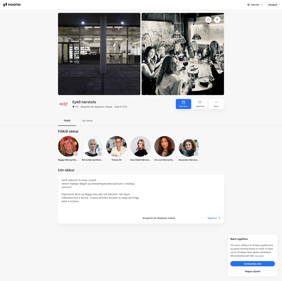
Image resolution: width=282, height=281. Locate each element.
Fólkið (67, 120)
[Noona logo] (11, 4)
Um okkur (87, 120)
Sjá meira (259, 255)
